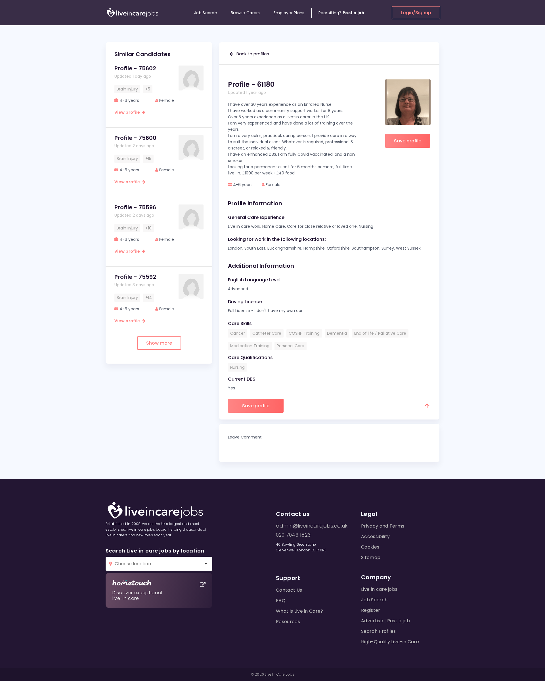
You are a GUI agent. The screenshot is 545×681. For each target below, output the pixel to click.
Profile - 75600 (135, 138)
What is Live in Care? (299, 611)
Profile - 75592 (135, 277)
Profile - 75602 (135, 68)
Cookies (370, 547)
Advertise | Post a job (385, 620)
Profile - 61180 (251, 84)
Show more (159, 343)
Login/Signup (416, 12)
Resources (288, 621)
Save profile (407, 141)
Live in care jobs (379, 589)
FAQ (281, 600)
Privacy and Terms (382, 526)
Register (370, 610)
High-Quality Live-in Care (390, 641)
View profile (128, 112)
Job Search (205, 13)
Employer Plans (289, 13)
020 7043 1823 (293, 535)
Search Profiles (378, 631)
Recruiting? (341, 13)
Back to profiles (251, 54)
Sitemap (370, 557)
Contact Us (289, 590)
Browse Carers (245, 13)
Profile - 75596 (135, 207)
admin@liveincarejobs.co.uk (311, 526)
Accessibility (375, 536)
